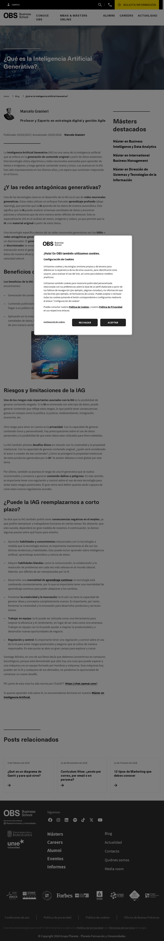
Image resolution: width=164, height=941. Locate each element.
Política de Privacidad (110, 306)
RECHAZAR (85, 322)
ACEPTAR (113, 322)
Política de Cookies (79, 306)
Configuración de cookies (54, 322)
